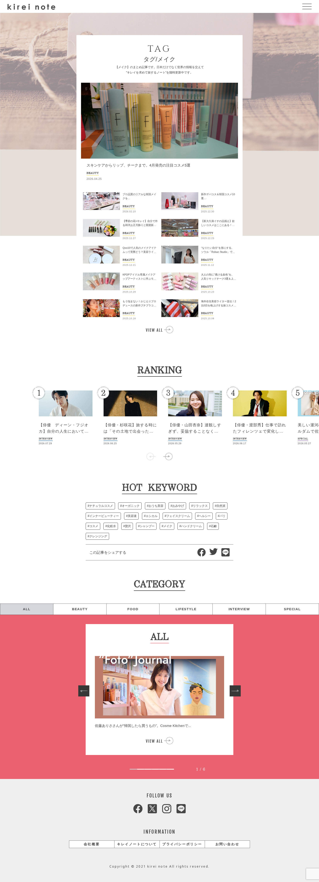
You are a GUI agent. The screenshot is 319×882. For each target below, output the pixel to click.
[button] (167, 456)
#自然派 (220, 505)
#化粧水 (110, 526)
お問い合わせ (227, 844)
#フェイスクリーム (177, 516)
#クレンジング (97, 536)
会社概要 (92, 844)
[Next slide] (235, 690)
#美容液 (131, 516)
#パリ (221, 516)
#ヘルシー (204, 516)
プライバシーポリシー (182, 844)
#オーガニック (130, 505)
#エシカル (150, 516)
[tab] (133, 769)
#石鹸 (213, 526)
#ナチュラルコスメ (100, 505)
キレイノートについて (137, 844)
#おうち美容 (155, 505)
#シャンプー (146, 526)
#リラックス (199, 505)
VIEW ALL (154, 330)
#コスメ (93, 526)
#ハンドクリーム (190, 526)
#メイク (167, 526)
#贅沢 (127, 526)
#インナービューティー (103, 516)
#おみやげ (177, 505)
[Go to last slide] (83, 690)
